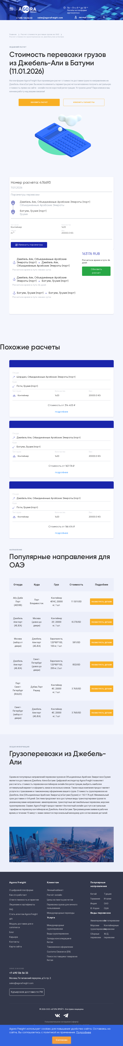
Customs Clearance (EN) (59, 951)
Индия (93, 903)
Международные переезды (60, 913)
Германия (95, 898)
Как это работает (18, 895)
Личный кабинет (87, 18)
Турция (107, 894)
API (10, 919)
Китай (93, 894)
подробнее (61, 412)
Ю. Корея (94, 908)
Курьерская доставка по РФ (27, 992)
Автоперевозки (110, 920)
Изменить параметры (84, 102)
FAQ (11, 909)
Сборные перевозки (95, 936)
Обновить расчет (39, 102)
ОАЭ (106, 903)
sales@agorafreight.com (50, 18)
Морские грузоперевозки (96, 927)
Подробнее (83, 1032)
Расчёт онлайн (54, 895)
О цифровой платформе (21, 890)
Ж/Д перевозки (109, 936)
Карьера (13, 937)
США (106, 908)
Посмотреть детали (102, 602)
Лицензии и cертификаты (22, 904)
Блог (11, 932)
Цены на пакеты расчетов (60, 900)
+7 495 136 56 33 (24, 18)
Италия (107, 898)
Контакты (14, 942)
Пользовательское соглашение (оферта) (61, 1022)
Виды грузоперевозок (58, 933)
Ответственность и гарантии (24, 900)
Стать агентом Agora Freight (23, 914)
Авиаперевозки (96, 920)
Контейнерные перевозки (110, 927)
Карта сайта (15, 946)
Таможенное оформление (60, 947)
